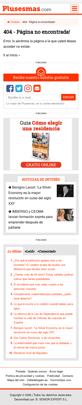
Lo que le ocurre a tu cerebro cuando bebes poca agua (43, 306)
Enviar (68, 97)
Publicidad (53, 376)
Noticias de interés (41, 179)
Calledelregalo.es (37, 380)
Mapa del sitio (15, 380)
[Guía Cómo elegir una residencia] (41, 143)
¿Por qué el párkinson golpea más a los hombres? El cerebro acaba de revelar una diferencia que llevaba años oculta (39, 264)
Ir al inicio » (11, 55)
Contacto (67, 376)
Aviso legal (56, 371)
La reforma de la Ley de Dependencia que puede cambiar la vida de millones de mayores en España (43, 318)
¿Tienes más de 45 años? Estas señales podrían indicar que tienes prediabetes (43, 276)
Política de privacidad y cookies (25, 376)
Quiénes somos (37, 371)
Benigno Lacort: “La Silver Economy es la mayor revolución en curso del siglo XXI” (29, 195)
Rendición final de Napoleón (31, 353)
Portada (15, 22)
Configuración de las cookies (40, 384)
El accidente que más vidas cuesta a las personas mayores (38, 286)
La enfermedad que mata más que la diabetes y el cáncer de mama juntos (43, 345)
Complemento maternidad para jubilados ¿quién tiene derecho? (42, 296)
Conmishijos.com (60, 380)
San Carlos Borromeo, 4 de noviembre (37, 338)
